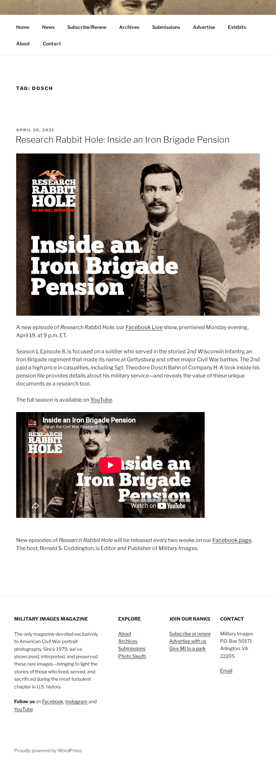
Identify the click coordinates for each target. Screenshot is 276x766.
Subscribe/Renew (86, 27)
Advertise (204, 27)
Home (22, 27)
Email (226, 670)
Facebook (52, 701)
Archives (129, 27)
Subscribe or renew (190, 633)
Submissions (166, 27)
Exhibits (237, 27)
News (48, 27)
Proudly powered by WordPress (48, 750)
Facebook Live (144, 327)
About (23, 43)
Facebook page (231, 540)
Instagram (76, 701)
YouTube (101, 400)
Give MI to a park (187, 648)
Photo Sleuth (132, 656)
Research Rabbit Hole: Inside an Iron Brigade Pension (122, 139)
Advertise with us (187, 641)
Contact (52, 43)
